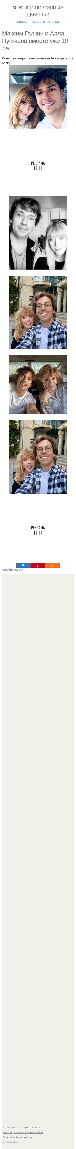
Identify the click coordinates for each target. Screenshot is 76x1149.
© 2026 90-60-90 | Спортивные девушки (21, 1127)
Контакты (7, 1132)
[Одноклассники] (52, 565)
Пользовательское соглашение (28, 1132)
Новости (38, 21)
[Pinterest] (38, 565)
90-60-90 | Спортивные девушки (38, 10)
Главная (22, 21)
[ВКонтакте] (23, 565)
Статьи (53, 21)
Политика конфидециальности (17, 1137)
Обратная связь (10, 1141)
